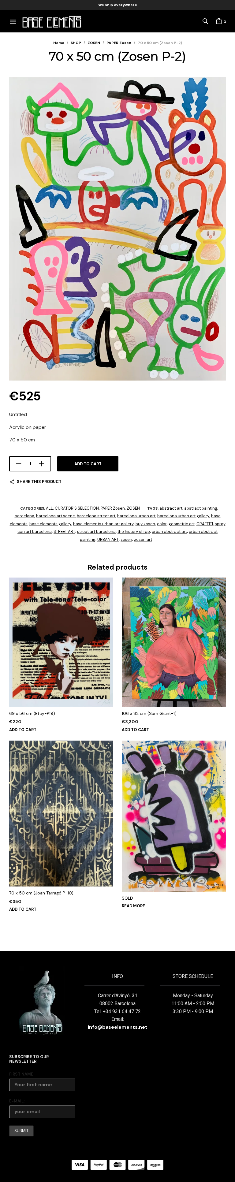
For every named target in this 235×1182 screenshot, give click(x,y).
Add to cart (88, 463)
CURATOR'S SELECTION (77, 508)
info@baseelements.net (117, 1027)
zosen (126, 539)
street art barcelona (96, 531)
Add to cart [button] (22, 730)
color (162, 523)
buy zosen (145, 523)
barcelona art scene (55, 516)
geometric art (182, 523)
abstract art (170, 508)
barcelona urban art (136, 516)
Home (58, 42)
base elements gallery (50, 523)
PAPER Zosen (118, 42)
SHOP (76, 42)
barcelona (24, 516)
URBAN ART (108, 539)
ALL (49, 508)
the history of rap (134, 531)
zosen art (143, 539)
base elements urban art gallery (103, 523)
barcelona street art (96, 516)
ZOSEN (94, 42)
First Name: (21, 1074)
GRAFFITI (204, 523)
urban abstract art (169, 531)
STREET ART (64, 531)
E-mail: (16, 1101)
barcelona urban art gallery (183, 516)
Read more (133, 906)
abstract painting (200, 508)
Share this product (39, 481)
